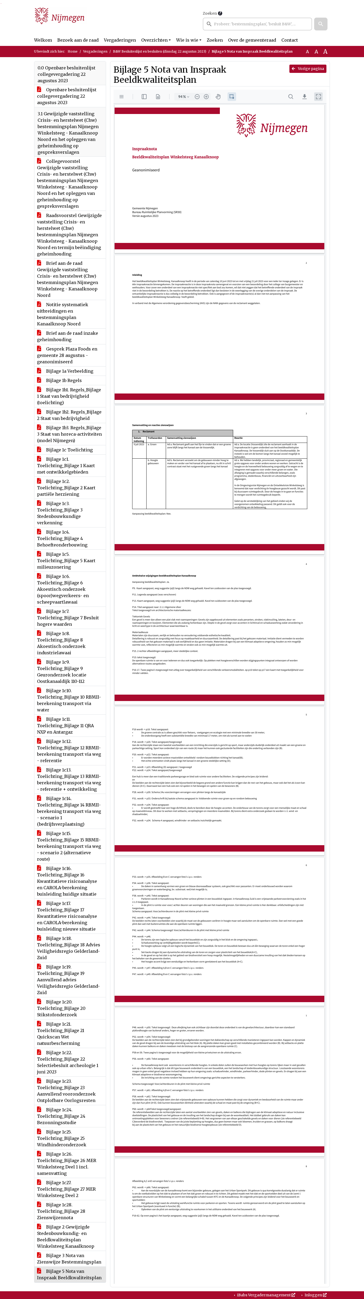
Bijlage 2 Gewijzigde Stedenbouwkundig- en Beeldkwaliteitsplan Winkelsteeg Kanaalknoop (65, 1236)
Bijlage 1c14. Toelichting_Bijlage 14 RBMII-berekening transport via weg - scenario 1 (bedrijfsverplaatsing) (69, 811)
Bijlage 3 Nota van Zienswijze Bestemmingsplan (69, 1259)
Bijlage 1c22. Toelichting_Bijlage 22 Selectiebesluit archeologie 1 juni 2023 (67, 1062)
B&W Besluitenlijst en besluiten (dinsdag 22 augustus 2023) (159, 51)
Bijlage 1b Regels (63, 380)
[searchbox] (257, 24)
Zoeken (210, 13)
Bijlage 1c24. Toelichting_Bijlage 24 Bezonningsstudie (61, 1116)
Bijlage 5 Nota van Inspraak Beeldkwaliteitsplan (69, 1274)
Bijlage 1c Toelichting (69, 449)
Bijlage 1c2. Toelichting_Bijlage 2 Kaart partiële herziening (66, 488)
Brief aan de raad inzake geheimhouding (67, 336)
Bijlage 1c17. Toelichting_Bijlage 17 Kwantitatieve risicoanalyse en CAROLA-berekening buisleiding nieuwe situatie (67, 916)
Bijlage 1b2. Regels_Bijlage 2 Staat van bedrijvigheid (69, 415)
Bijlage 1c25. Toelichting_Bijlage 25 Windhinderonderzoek (61, 1138)
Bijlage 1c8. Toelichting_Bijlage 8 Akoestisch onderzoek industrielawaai (61, 643)
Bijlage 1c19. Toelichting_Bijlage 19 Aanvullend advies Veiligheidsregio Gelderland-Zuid (68, 979)
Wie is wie (187, 40)
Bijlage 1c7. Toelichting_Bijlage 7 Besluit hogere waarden (68, 618)
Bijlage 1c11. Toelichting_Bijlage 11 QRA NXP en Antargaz (65, 726)
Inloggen (313, 1295)
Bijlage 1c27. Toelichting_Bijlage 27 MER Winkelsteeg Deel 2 (66, 1189)
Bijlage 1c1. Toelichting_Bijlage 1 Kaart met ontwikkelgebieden (66, 465)
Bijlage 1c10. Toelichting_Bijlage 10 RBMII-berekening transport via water (69, 700)
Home (73, 51)
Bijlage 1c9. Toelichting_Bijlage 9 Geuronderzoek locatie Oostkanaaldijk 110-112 (61, 671)
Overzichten (154, 40)
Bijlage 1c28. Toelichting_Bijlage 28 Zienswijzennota (61, 1211)
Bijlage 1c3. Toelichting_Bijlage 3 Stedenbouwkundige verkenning (60, 513)
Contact (289, 40)
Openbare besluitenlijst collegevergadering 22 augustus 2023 (66, 96)
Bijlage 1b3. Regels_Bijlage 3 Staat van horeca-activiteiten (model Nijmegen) (69, 434)
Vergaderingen (120, 40)
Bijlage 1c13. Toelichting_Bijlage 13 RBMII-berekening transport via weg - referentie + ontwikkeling (69, 779)
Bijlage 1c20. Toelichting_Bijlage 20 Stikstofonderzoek (61, 1008)
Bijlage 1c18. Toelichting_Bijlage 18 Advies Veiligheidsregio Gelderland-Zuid (68, 948)
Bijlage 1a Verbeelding (69, 371)
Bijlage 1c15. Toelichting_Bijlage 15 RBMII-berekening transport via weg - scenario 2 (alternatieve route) (69, 846)
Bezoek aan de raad (78, 40)
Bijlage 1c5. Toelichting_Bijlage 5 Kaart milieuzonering (66, 561)
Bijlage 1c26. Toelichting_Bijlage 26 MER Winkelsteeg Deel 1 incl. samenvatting (66, 1163)
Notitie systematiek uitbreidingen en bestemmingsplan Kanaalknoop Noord (62, 314)
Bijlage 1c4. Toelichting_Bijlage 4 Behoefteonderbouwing (62, 538)
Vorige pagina (310, 68)
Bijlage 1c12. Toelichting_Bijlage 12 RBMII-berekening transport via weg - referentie (69, 751)
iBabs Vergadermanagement (264, 1295)
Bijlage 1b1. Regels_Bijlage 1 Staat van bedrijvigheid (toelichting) (69, 396)
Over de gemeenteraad (252, 40)
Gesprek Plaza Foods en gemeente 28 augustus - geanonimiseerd (67, 355)
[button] (320, 24)
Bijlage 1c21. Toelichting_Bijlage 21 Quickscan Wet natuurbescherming (60, 1033)
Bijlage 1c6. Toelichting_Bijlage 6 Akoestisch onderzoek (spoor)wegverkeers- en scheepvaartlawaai (63, 589)
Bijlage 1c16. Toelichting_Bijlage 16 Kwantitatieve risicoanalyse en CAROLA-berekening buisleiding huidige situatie (67, 881)
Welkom (43, 40)
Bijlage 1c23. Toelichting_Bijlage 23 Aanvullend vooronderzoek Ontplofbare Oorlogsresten (66, 1090)
